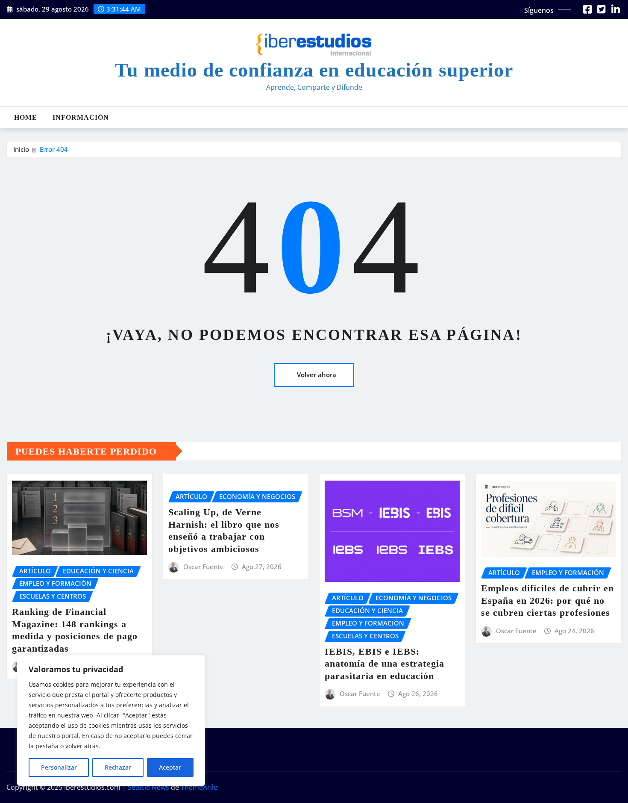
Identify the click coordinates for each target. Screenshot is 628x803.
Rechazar (118, 767)
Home (25, 117)
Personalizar (59, 767)
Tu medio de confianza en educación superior (314, 70)
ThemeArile (199, 787)
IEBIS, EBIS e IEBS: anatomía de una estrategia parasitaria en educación (384, 663)
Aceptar (170, 767)
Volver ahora (316, 374)
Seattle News (148, 787)
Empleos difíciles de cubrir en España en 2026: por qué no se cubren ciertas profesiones (547, 600)
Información (81, 117)
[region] (111, 720)
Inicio (21, 149)
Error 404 (54, 149)
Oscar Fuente (203, 566)
